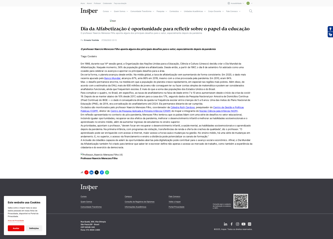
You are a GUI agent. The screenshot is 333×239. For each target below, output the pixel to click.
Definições (34, 228)
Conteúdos (174, 11)
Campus (128, 196)
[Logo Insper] (89, 189)
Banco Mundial (112, 78)
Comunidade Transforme (140, 11)
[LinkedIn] (225, 226)
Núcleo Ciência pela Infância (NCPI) (218, 111)
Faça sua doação (120, 3)
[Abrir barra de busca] (250, 11)
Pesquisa (160, 11)
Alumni (89, 3)
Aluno (83, 3)
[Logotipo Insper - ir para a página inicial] (89, 11)
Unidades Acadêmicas (193, 11)
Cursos (106, 11)
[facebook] (102, 172)
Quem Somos (119, 11)
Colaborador (107, 3)
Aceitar (16, 228)
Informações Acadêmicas (135, 207)
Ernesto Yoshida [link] (91, 40)
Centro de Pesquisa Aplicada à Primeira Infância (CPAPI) (141, 111)
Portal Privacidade (176, 207)
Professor (97, 3)
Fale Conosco (232, 11)
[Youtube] (243, 226)
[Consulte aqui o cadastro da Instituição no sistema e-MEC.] (242, 201)
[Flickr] (249, 226)
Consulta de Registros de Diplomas (139, 202)
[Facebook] (231, 226)
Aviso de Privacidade (16, 221)
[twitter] (97, 172)
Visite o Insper (175, 202)
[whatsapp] (107, 172)
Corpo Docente (214, 11)
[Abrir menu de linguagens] (249, 3)
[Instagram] (237, 226)
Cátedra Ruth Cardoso (183, 107)
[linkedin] (91, 172)
